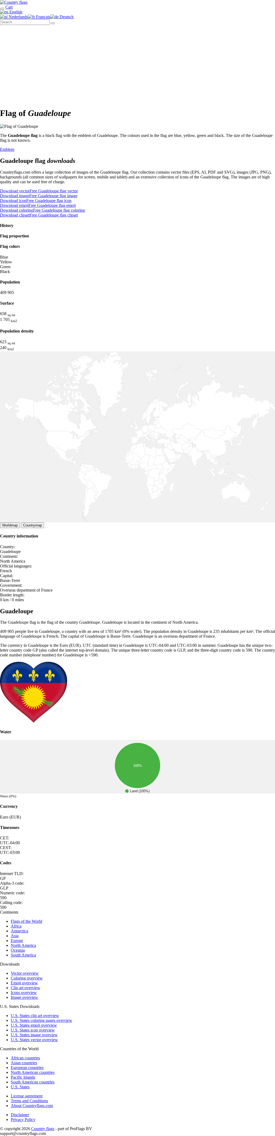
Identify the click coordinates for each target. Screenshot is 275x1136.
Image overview (24, 997)
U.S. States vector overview (34, 1039)
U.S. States (20, 1087)
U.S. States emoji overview (34, 1025)
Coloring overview (27, 978)
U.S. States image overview (34, 1035)
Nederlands (18, 16)
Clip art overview (25, 987)
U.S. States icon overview (33, 1030)
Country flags (42, 1128)
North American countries (33, 1072)
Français (42, 16)
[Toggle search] (2, 8)
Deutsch (66, 16)
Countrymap (32, 525)
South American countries (33, 1082)
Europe (17, 940)
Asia (15, 935)
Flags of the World (26, 921)
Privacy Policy (23, 1119)
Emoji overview (24, 983)
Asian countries (24, 1062)
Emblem (7, 149)
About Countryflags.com (32, 1105)
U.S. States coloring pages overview (41, 1020)
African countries (25, 1058)
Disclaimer (20, 1114)
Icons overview (24, 992)
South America (23, 955)
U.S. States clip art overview (35, 1015)
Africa (16, 926)
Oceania (18, 950)
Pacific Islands (23, 1077)
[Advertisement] (137, 65)
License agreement (26, 1096)
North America (23, 945)
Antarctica (19, 931)
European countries (27, 1067)
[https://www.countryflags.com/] (13, 2)
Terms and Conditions (29, 1100)
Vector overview (25, 973)
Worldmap (10, 525)
